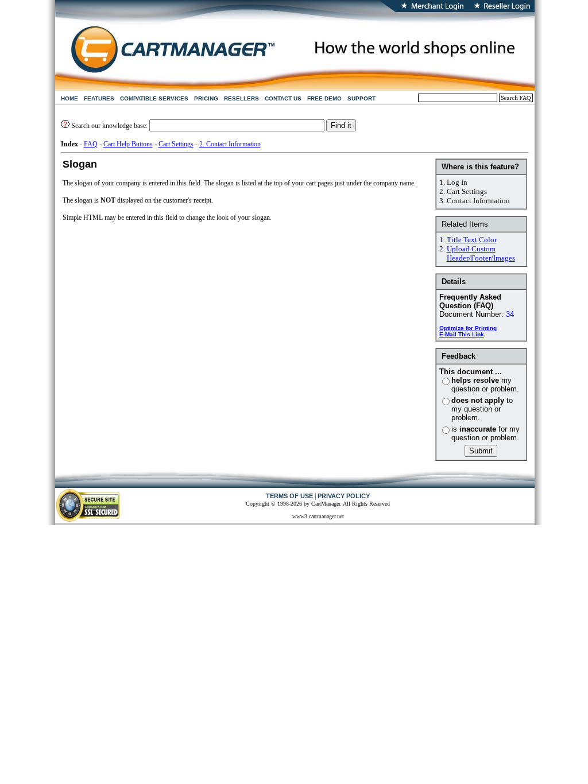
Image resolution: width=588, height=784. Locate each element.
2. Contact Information (230, 144)
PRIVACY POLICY (344, 495)
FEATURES (99, 98)
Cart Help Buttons (128, 144)
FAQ (91, 144)
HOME (69, 98)
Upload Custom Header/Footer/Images (481, 253)
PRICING (206, 98)
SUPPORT (361, 98)
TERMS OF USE (289, 495)
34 (510, 314)
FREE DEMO (324, 98)
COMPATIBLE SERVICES (154, 98)
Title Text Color (472, 239)
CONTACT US (283, 98)
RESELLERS (241, 98)
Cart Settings (176, 144)
